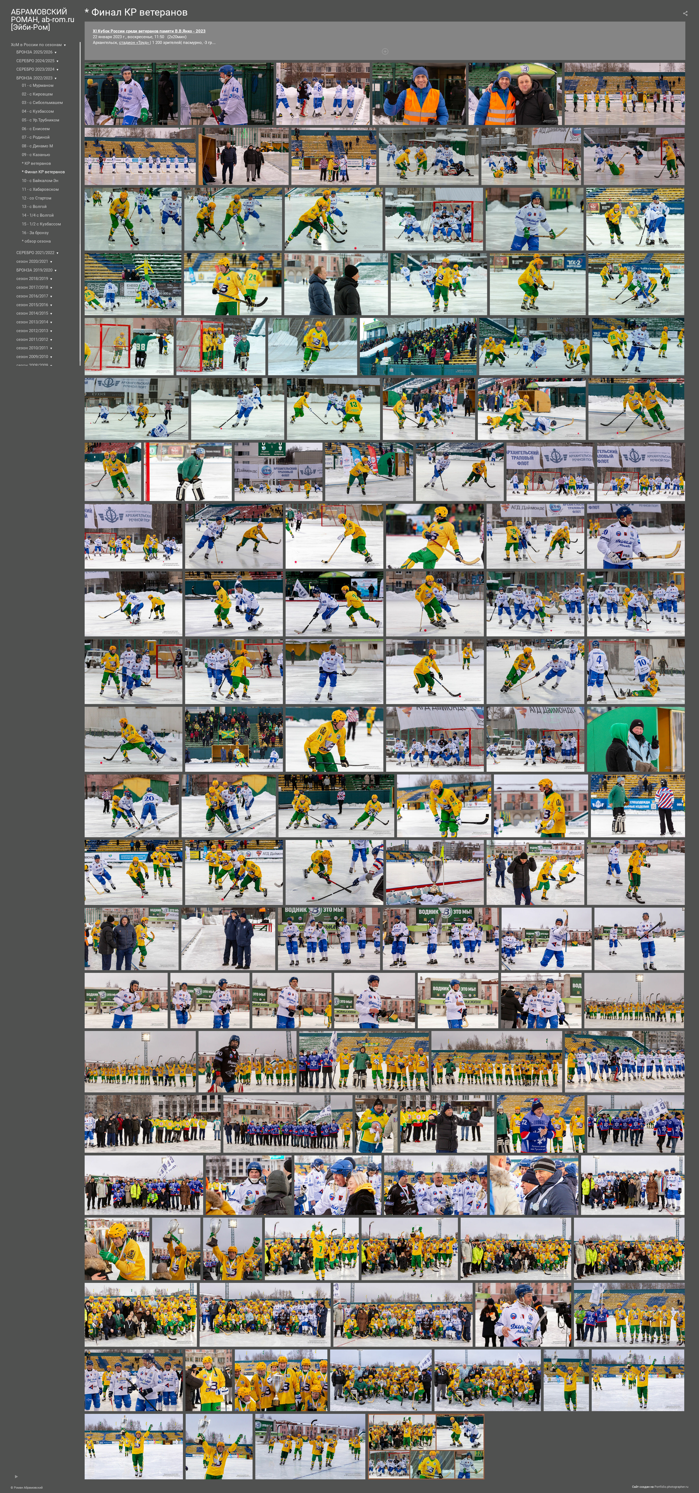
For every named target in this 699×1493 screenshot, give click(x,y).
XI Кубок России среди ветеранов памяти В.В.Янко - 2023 (149, 31)
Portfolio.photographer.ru (671, 1487)
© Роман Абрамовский (27, 1487)
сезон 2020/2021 (32, 261)
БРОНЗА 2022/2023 (34, 78)
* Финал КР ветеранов (43, 171)
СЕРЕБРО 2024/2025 (35, 60)
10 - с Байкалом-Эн (40, 180)
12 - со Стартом (36, 198)
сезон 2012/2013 (32, 330)
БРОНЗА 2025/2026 (34, 52)
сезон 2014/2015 (32, 313)
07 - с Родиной (36, 137)
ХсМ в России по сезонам (36, 44)
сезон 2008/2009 (32, 365)
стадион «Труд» (134, 42)
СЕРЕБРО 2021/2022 (35, 252)
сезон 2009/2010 (32, 356)
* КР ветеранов (36, 163)
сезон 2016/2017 (32, 296)
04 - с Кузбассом (38, 111)
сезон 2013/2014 (32, 322)
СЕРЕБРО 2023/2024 (35, 69)
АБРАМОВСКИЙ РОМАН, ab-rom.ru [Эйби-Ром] (42, 19)
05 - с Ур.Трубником (40, 120)
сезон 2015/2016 (32, 304)
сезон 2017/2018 (32, 287)
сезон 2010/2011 (32, 347)
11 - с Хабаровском (40, 189)
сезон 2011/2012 (32, 339)
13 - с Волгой (34, 206)
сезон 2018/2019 (32, 278)
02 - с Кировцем (37, 94)
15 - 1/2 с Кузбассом (41, 224)
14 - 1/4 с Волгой (38, 215)
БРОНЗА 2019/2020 (34, 270)
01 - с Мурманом (38, 85)
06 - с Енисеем (36, 128)
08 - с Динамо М (37, 146)
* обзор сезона (36, 241)
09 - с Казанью (36, 154)
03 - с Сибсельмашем (42, 102)
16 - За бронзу (35, 232)
